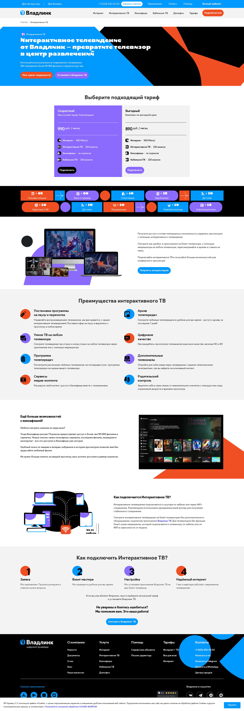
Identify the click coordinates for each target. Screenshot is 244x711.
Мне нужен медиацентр (36, 75)
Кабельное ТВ (160, 13)
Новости (72, 650)
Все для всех (170, 656)
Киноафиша (141, 13)
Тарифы (193, 13)
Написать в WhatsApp (206, 667)
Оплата (173, 3)
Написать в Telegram (206, 661)
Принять (232, 705)
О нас (70, 661)
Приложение (155, 3)
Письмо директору (141, 656)
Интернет (98, 13)
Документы (73, 656)
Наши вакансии (75, 673)
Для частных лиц (31, 4)
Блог (69, 667)
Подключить (67, 170)
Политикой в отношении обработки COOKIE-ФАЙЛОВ (71, 707)
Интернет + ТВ (171, 650)
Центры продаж (203, 673)
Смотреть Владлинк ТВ (122, 621)
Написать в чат (203, 656)
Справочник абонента (143, 650)
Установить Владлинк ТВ (72, 75)
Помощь (187, 3)
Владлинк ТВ (164, 521)
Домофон (178, 13)
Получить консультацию (154, 270)
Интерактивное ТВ (119, 13)
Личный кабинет (211, 3)
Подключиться (213, 12)
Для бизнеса (55, 4)
